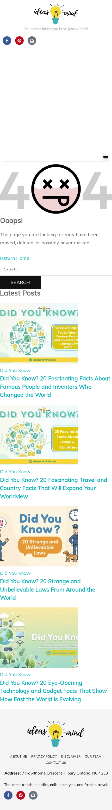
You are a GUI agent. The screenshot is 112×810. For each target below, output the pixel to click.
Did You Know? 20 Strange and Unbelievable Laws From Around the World (47, 589)
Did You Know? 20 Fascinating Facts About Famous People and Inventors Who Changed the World (55, 386)
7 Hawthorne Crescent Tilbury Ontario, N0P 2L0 (65, 773)
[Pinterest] (20, 795)
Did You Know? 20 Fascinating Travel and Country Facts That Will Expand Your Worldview (53, 488)
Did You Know (15, 370)
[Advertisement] (56, 95)
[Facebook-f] (8, 795)
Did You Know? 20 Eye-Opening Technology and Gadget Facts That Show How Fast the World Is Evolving (53, 690)
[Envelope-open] (33, 795)
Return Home (14, 258)
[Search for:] (56, 269)
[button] (106, 158)
